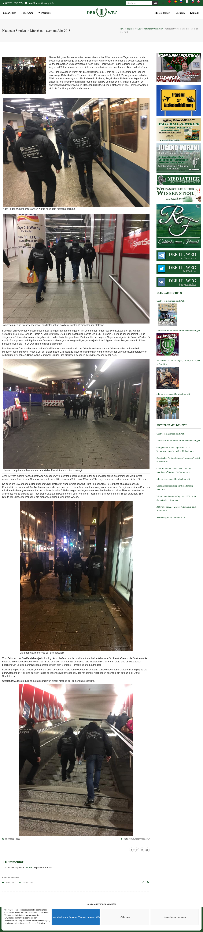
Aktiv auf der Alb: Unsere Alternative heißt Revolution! (176, 509)
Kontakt (194, 12)
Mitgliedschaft (162, 12)
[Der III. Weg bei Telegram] (178, 255)
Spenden (180, 12)
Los (155, 3)
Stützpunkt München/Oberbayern (136, 839)
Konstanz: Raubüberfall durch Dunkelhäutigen (178, 440)
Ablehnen (125, 917)
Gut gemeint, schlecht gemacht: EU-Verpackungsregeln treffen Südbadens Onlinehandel (174, 449)
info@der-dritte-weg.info (41, 3)
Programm (27, 12)
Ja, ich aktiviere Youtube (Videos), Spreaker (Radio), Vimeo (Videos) (76, 917)
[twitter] (136, 850)
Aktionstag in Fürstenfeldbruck (170, 517)
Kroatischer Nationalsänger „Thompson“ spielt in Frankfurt (178, 460)
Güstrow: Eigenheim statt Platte (170, 434)
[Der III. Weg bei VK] (178, 282)
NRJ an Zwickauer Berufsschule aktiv (174, 479)
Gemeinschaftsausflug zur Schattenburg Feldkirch (174, 488)
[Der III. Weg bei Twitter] (178, 269)
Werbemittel (44, 12)
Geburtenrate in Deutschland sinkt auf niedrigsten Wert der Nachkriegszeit (174, 470)
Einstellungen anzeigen (174, 917)
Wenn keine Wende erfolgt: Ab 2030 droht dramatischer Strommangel (176, 498)
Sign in (29, 867)
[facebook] (131, 850)
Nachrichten (9, 12)
